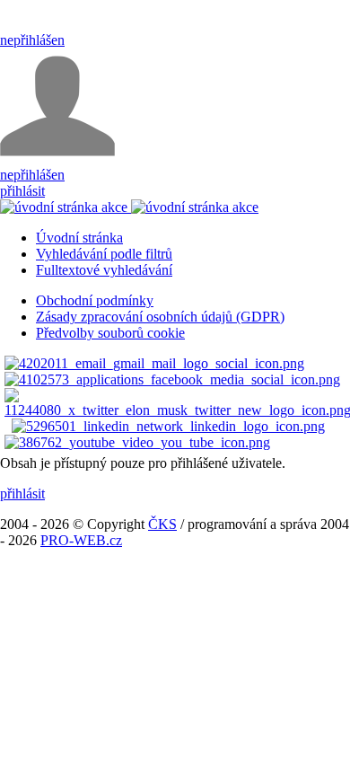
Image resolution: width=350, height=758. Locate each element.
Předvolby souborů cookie (110, 332)
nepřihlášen (32, 40)
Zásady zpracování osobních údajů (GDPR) (160, 316)
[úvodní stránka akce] (129, 207)
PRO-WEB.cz (81, 540)
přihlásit (22, 190)
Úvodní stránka (79, 237)
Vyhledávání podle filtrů (104, 253)
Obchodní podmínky (94, 300)
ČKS (162, 524)
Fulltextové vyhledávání (104, 270)
